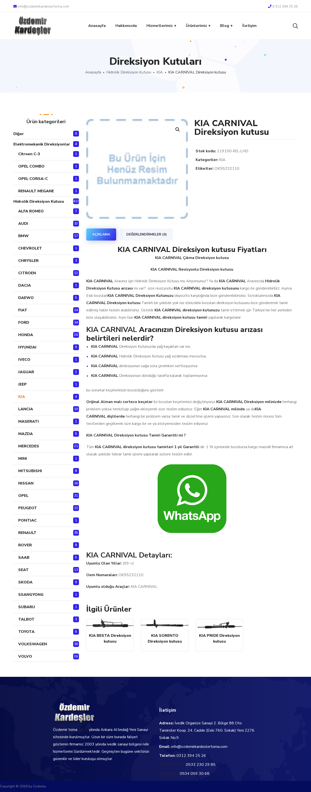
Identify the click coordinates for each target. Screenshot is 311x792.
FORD (23, 322)
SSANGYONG (30, 594)
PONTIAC (27, 520)
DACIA (24, 285)
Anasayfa (93, 72)
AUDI (23, 223)
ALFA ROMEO (31, 211)
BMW (23, 236)
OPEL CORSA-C (33, 178)
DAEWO (26, 297)
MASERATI (28, 421)
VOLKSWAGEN (32, 644)
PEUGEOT (27, 508)
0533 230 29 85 (201, 764)
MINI (22, 458)
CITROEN (27, 273)
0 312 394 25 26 (285, 6)
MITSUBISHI (30, 471)
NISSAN (26, 483)
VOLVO (25, 656)
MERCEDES (28, 446)
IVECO (24, 359)
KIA (159, 72)
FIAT (22, 310)
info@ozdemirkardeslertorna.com (43, 6)
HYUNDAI (27, 347)
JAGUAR (26, 372)
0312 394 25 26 (191, 755)
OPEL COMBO (31, 166)
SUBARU (26, 607)
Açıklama (101, 234)
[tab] (101, 234)
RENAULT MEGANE (36, 191)
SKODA (25, 582)
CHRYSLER (28, 260)
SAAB (23, 557)
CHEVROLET (30, 248)
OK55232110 (227, 168)
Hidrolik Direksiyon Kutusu (128, 72)
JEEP (22, 384)
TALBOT (26, 619)
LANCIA (25, 409)
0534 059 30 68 (194, 773)
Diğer (18, 134)
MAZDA (25, 433)
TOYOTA (26, 631)
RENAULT (27, 532)
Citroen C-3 (29, 154)
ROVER (25, 545)
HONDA (25, 335)
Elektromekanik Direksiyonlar (41, 144)
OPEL (23, 495)
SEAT (23, 570)
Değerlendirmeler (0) (146, 234)
